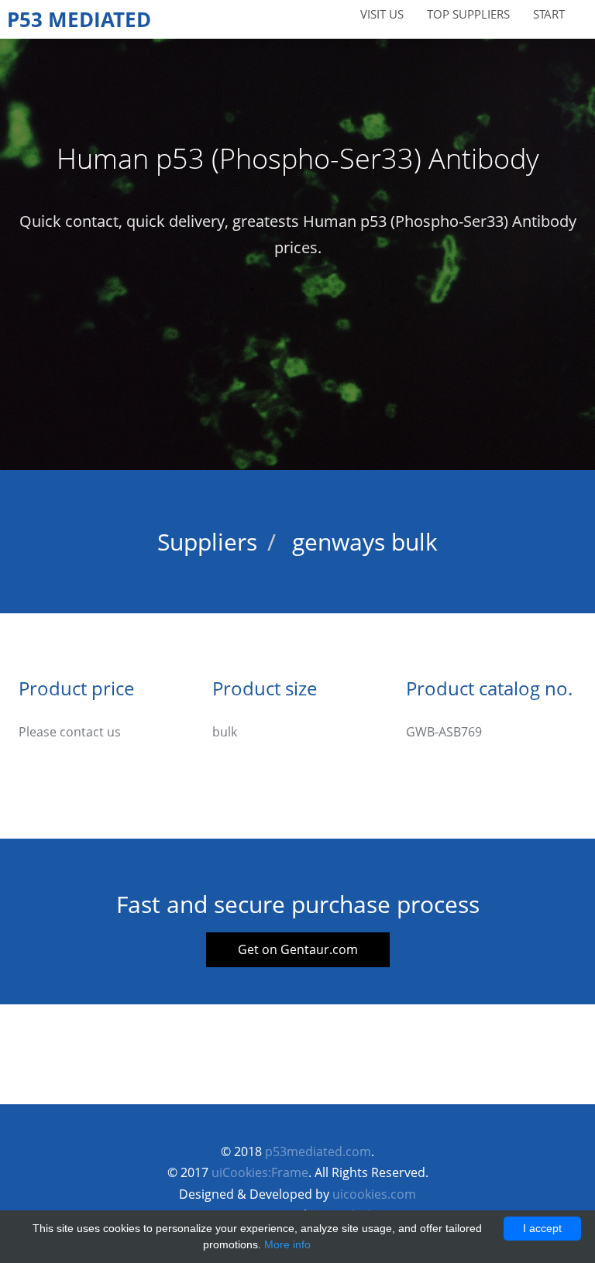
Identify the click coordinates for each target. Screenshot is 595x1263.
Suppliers (207, 542)
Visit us (382, 14)
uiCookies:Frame (260, 1172)
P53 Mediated (79, 19)
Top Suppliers (468, 14)
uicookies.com (374, 1194)
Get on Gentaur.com (298, 949)
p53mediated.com (318, 1151)
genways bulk (365, 542)
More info (287, 1244)
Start (549, 14)
